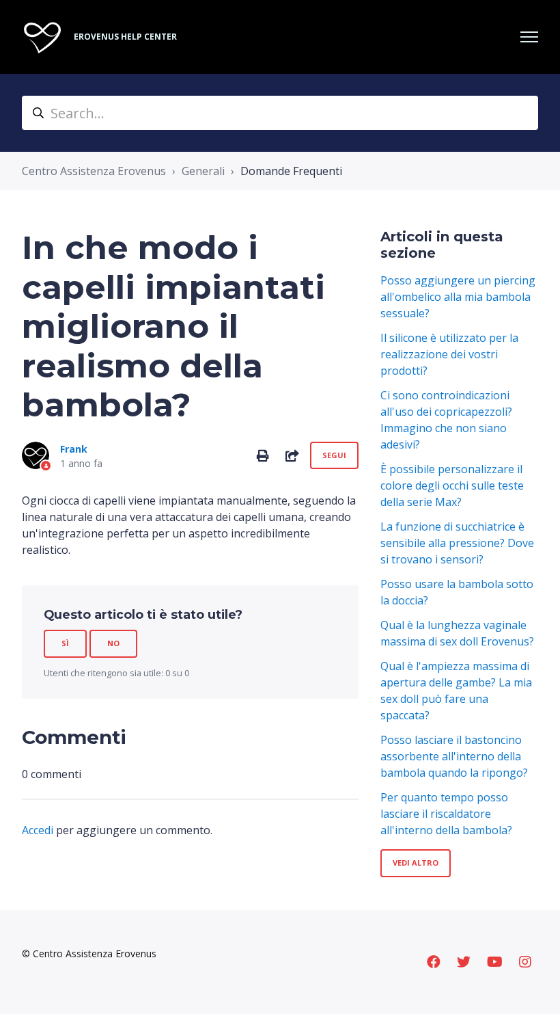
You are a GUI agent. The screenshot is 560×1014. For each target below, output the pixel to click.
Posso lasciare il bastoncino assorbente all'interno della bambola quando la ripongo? (454, 756)
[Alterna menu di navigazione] (529, 37)
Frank (73, 448)
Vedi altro (415, 862)
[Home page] (42, 36)
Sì (65, 643)
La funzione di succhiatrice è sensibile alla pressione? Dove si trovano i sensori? (457, 543)
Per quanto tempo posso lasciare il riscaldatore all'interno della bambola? (446, 814)
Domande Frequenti (291, 170)
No (113, 643)
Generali (203, 170)
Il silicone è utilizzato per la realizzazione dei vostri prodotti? (449, 354)
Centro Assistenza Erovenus (94, 170)
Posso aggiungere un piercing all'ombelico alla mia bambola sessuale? (457, 297)
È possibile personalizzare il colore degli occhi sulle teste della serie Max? (452, 485)
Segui (334, 455)
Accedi (37, 830)
